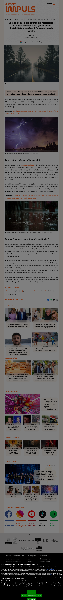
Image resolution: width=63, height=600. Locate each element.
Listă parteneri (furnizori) (6, 588)
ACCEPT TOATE (31, 591)
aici (51, 574)
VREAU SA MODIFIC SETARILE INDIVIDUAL (31, 595)
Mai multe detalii (50, 569)
